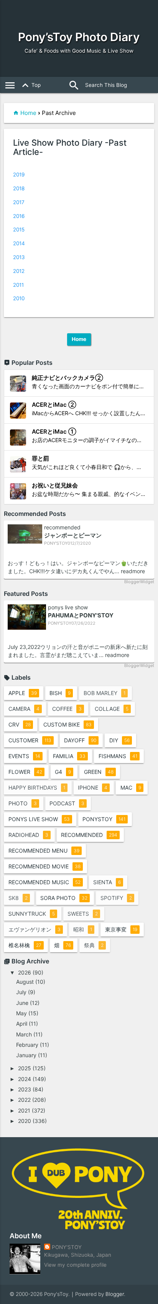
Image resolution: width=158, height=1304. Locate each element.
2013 (19, 257)
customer (29, 740)
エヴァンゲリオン (34, 929)
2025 (24, 1068)
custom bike (67, 724)
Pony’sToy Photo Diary (79, 37)
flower (25, 771)
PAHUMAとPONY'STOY (81, 615)
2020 (24, 1121)
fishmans (118, 756)
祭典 (94, 945)
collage (111, 708)
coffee (67, 708)
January (26, 1055)
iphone (92, 787)
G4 (63, 771)
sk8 (18, 898)
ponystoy (103, 819)
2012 (19, 271)
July (21, 992)
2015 (19, 229)
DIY (119, 740)
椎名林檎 (24, 945)
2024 (24, 1079)
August (25, 981)
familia (69, 756)
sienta (107, 882)
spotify (116, 898)
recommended (62, 527)
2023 (24, 1089)
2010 (19, 298)
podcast (66, 803)
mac (130, 787)
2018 (19, 188)
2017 (19, 202)
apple (22, 693)
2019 (19, 174)
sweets (82, 913)
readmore (133, 571)
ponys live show (68, 607)
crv (19, 724)
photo (22, 803)
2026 (24, 972)
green (99, 771)
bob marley (104, 693)
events (24, 756)
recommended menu (43, 850)
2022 (24, 1099)
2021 (24, 1110)
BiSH (60, 693)
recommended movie (44, 866)
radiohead (28, 835)
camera (24, 708)
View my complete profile (75, 1265)
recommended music (44, 882)
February (27, 1044)
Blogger (114, 1294)
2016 (19, 216)
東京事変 (121, 929)
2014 (19, 243)
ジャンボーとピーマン (73, 535)
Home (28, 112)
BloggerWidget (139, 581)
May (21, 1013)
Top (30, 85)
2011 (18, 285)
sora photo (63, 898)
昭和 (82, 929)
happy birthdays (36, 787)
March (24, 1034)
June (22, 1003)
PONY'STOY (67, 1247)
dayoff (80, 740)
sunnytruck (31, 913)
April (21, 1023)
